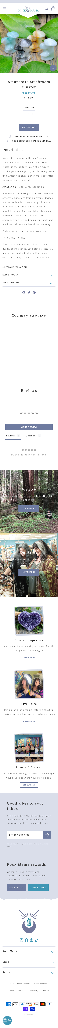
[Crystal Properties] (29, 621)
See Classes (29, 785)
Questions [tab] (31, 435)
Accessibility (32, 990)
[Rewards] (7, 1020)
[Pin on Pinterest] (34, 292)
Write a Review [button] (29, 427)
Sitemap (45, 990)
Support (8, 972)
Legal (11, 990)
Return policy (10, 275)
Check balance (38, 887)
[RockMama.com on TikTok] (36, 940)
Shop (6, 961)
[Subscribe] (47, 835)
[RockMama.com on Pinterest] (31, 940)
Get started (16, 887)
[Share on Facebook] (23, 292)
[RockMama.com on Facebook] (26, 940)
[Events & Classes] (29, 748)
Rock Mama (10, 951)
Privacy (21, 990)
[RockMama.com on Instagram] (21, 940)
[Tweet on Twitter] (29, 292)
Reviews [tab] (10, 435)
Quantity (29, 107)
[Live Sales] (29, 684)
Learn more (29, 657)
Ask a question (11, 282)
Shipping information (15, 267)
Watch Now (29, 721)
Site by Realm (29, 1014)
